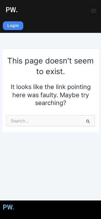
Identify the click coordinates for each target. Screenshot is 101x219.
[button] (93, 10)
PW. (12, 9)
